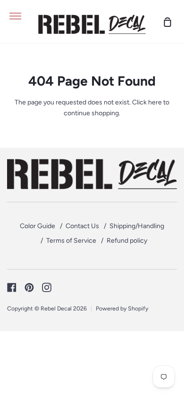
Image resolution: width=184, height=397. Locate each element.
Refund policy (127, 241)
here (155, 102)
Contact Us (82, 226)
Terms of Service (71, 241)
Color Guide (37, 226)
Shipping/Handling (136, 226)
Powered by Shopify (122, 308)
